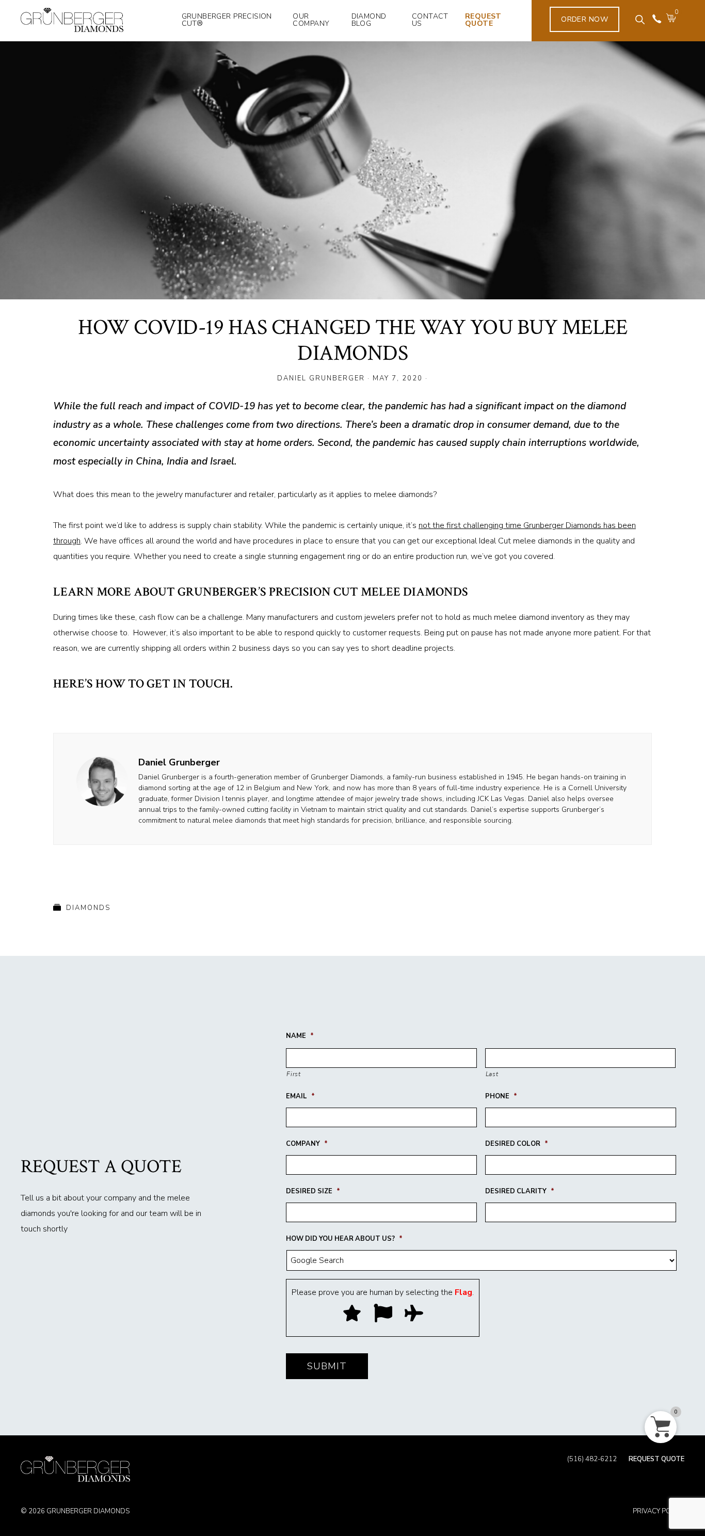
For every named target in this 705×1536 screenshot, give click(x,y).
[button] (639, 19)
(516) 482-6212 (592, 1460)
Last (492, 1074)
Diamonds (88, 908)
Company (307, 1144)
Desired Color (516, 1144)
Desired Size (313, 1191)
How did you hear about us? (344, 1239)
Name (300, 1036)
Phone (501, 1096)
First (293, 1074)
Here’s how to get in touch (141, 684)
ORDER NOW (584, 19)
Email (300, 1096)
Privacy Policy (658, 1511)
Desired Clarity (519, 1191)
